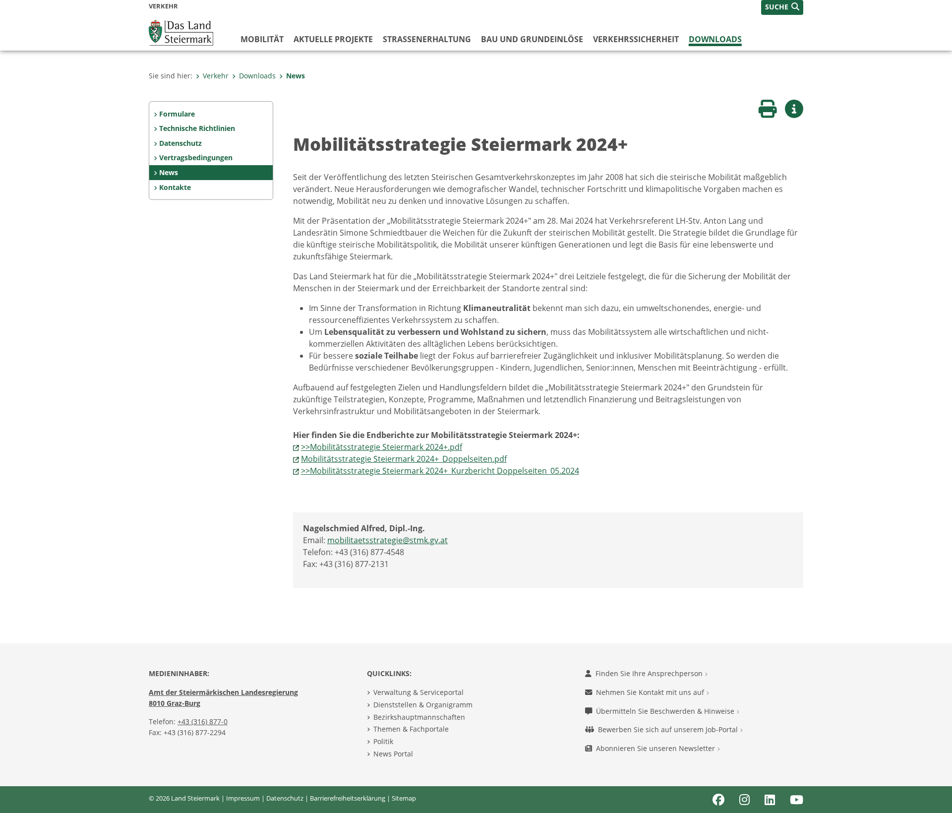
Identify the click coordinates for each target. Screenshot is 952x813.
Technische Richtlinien (197, 128)
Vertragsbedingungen (196, 157)
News (295, 75)
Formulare (177, 114)
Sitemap (404, 798)
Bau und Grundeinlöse (532, 39)
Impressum (243, 798)
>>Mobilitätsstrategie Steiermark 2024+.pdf (381, 446)
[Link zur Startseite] (181, 31)
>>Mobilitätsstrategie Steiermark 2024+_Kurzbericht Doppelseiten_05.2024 (440, 470)
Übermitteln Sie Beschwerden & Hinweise (666, 711)
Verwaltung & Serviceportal (418, 692)
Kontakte (175, 187)
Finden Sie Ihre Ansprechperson (650, 673)
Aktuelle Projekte (333, 39)
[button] (782, 7)
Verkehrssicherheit (636, 39)
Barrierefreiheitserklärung (347, 798)
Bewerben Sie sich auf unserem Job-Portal (669, 729)
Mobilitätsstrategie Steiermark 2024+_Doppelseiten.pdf (404, 458)
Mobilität (262, 39)
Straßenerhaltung (427, 39)
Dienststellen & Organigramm (423, 704)
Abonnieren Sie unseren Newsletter (656, 748)
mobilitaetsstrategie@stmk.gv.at (387, 540)
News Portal (393, 753)
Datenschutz (180, 143)
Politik (383, 741)
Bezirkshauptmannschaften (419, 717)
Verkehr (216, 75)
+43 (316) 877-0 (203, 721)
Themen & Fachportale (411, 729)
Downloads (715, 39)
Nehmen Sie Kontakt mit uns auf (651, 692)
